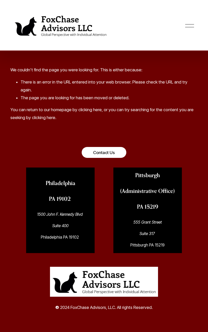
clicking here (90, 109)
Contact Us (104, 152)
